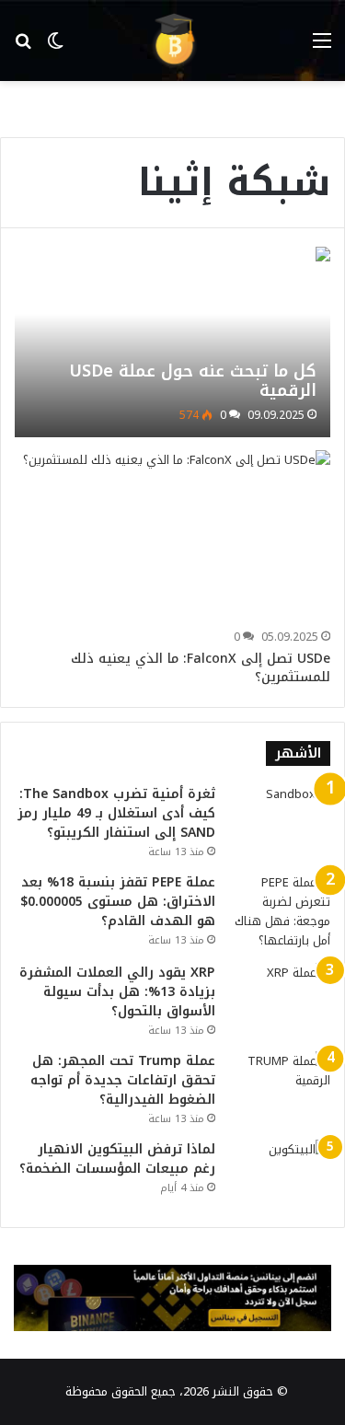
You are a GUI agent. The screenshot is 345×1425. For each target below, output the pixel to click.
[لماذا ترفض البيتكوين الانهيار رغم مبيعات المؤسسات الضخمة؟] (279, 1174)
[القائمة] (322, 47)
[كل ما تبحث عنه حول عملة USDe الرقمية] (172, 341)
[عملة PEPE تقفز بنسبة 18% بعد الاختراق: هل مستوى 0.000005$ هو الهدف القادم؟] (279, 911)
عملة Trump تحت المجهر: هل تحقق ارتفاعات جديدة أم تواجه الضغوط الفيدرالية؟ (122, 1080)
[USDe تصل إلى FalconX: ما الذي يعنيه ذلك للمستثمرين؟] (176, 536)
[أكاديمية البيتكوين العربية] (173, 40)
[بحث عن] (23, 47)
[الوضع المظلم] (55, 47)
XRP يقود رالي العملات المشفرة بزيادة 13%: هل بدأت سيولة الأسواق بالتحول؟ (117, 992)
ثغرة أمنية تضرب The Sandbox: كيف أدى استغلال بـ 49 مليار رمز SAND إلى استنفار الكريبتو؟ (116, 813)
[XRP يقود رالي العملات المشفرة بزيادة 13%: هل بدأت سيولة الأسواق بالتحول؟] (279, 997)
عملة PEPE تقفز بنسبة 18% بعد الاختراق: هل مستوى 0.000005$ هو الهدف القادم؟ (117, 901)
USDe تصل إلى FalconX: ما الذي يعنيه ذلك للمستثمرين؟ (200, 667)
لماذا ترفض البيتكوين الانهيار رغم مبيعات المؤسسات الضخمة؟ (117, 1159)
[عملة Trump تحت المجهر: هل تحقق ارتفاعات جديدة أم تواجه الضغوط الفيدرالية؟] (279, 1085)
